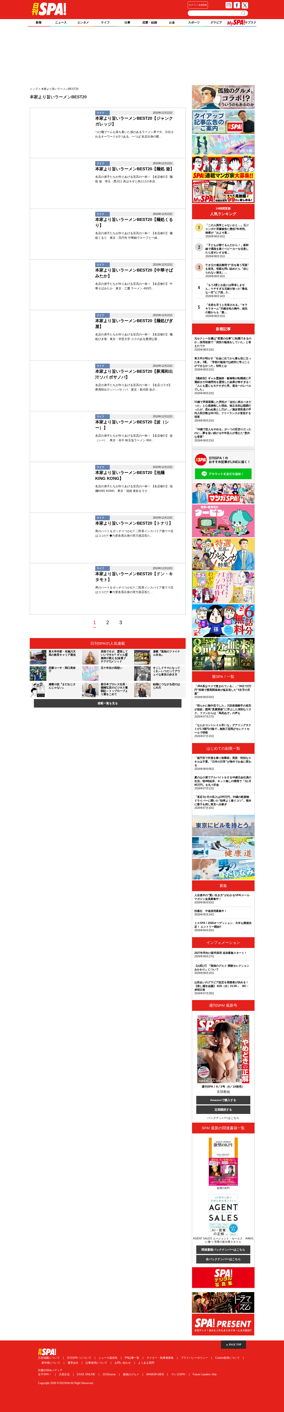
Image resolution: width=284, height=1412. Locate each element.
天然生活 (64, 1374)
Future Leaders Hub (204, 1374)
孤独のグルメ (131, 1374)
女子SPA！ (45, 1374)
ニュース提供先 (108, 1357)
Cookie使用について (228, 1357)
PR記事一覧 (132, 1357)
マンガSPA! (178, 1374)
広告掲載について (49, 1357)
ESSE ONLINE (86, 1374)
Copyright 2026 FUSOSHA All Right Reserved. (66, 1383)
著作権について (51, 1362)
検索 (244, 13)
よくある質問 (146, 1362)
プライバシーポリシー (195, 1357)
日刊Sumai (109, 1374)
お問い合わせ (123, 1362)
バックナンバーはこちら (223, 1118)
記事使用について (97, 1362)
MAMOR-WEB (155, 1374)
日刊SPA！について (79, 1357)
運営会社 (73, 1362)
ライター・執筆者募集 (160, 1357)
